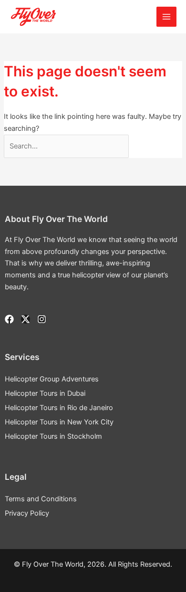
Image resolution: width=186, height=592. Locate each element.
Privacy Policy (27, 513)
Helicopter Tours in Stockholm (53, 436)
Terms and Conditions (41, 499)
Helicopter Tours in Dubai (45, 393)
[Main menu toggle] (166, 17)
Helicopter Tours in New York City (59, 422)
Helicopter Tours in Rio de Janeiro (59, 407)
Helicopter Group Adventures (52, 379)
